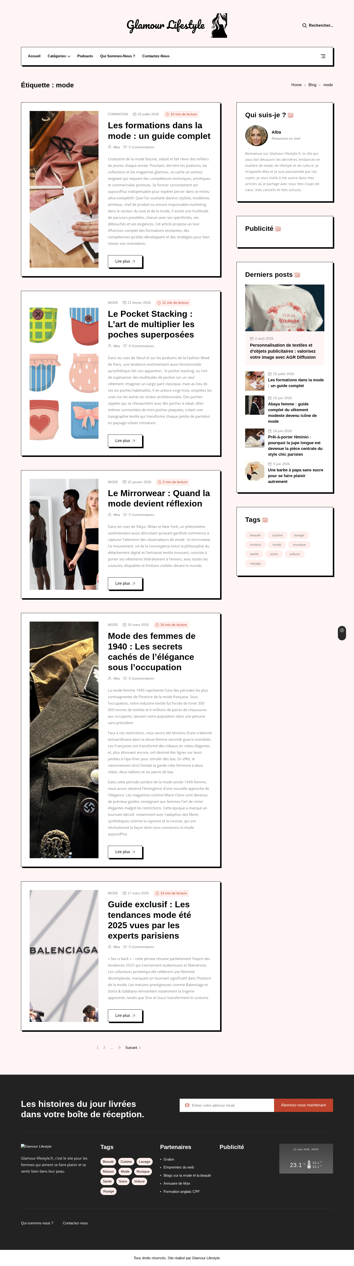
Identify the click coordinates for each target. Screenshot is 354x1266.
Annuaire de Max (177, 1183)
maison (255, 544)
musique (299, 544)
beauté (255, 535)
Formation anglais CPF (182, 1191)
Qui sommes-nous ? (117, 56)
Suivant (131, 1047)
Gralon (169, 1159)
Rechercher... (321, 25)
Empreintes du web (179, 1167)
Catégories (57, 56)
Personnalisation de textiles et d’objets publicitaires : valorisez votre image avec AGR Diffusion (283, 351)
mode (113, 303)
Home (296, 85)
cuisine (277, 535)
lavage (299, 535)
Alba (116, 147)
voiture (294, 554)
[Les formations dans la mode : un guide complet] (254, 381)
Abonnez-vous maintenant (303, 1105)
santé (254, 554)
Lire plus (122, 261)
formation (118, 114)
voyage (255, 563)
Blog (312, 85)
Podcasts (85, 56)
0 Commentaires (141, 147)
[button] (323, 57)
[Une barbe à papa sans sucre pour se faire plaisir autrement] (254, 471)
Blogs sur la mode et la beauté (187, 1175)
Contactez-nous (156, 56)
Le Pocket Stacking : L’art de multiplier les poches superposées (151, 324)
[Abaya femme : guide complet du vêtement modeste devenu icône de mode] (254, 405)
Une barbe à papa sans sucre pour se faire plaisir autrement (295, 476)
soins (274, 554)
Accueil (34, 56)
